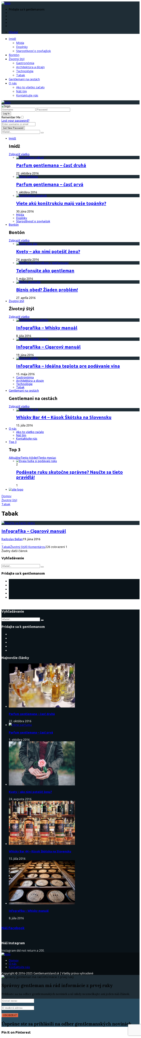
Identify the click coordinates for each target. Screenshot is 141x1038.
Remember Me (10, 117)
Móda (20, 43)
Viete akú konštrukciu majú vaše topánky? (61, 203)
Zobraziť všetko (19, 154)
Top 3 (13, 442)
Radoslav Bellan (12, 539)
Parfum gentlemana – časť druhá (51, 165)
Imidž (12, 39)
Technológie (24, 71)
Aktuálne (15, 457)
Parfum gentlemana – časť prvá (49, 184)
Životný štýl (16, 59)
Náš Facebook (13, 928)
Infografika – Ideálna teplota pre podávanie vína (68, 366)
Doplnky (22, 47)
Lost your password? (15, 120)
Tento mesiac (47, 457)
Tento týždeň (29, 457)
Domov (6, 496)
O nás (13, 83)
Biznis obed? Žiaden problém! (47, 289)
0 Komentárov (35, 547)
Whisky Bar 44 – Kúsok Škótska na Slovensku (63, 417)
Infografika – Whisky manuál (46, 327)
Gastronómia (25, 63)
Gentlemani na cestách (24, 79)
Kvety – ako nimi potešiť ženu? (48, 251)
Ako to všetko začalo (30, 87)
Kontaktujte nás (27, 95)
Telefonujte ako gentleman (45, 270)
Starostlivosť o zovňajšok (33, 51)
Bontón (14, 55)
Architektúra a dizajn (30, 67)
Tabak (20, 75)
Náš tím (21, 91)
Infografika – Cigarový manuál (48, 346)
